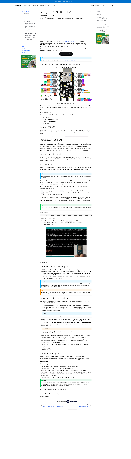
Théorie (23, 52)
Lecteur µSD (27, 44)
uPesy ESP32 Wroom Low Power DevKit (30, 30)
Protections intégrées (101, 27)
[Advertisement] (66, 30)
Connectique (99, 21)
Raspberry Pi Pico (26, 50)
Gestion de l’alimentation (101, 20)
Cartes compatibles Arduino (28, 18)
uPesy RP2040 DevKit (29, 39)
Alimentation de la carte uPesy (103, 26)
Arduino (23, 46)
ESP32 (23, 48)
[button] (109, 5)
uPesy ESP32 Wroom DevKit (30, 24)
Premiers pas (26, 13)
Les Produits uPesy (26, 11)
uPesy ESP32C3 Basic (30, 35)
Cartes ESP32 (27, 21)
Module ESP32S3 (100, 17)
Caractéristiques (101, 15)
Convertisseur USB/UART (102, 18)
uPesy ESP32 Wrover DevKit (30, 27)
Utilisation (100, 23)
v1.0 (43, 18)
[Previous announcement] (14, 1)
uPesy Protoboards (28, 41)
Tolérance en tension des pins (102, 24)
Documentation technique (29, 15)
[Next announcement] (116, 1)
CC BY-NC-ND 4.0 (72, 409)
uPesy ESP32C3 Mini (30, 37)
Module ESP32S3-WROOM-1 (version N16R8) (77, 136)
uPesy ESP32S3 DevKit (30, 33)
